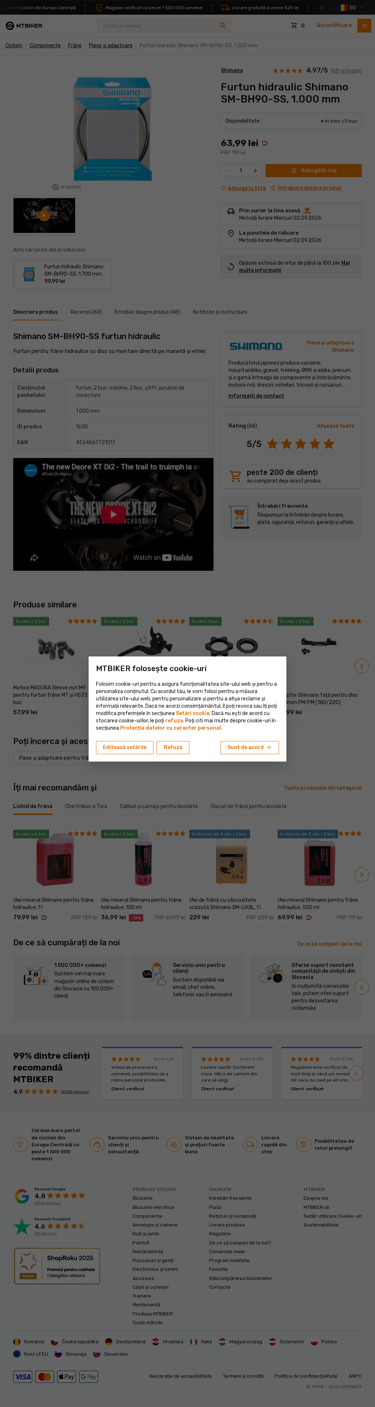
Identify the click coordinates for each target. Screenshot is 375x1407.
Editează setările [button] (124, 747)
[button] (174, 721)
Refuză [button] (173, 747)
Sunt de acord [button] (249, 748)
